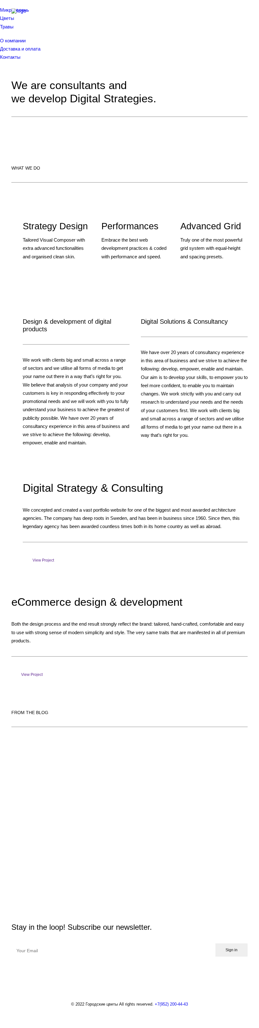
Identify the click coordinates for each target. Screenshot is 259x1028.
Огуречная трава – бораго (66, 755)
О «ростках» (37, 859)
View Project (43, 560)
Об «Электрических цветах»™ (76, 807)
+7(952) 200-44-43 (171, 1004)
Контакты (10, 57)
